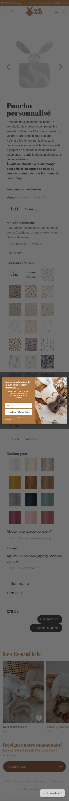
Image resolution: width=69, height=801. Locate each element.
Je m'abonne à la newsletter (18, 412)
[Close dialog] (64, 380)
